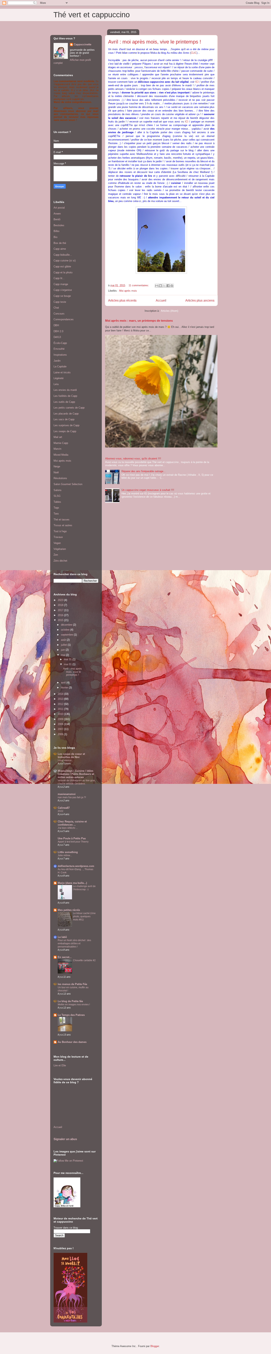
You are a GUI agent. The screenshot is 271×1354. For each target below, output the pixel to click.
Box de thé (60, 243)
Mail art (58, 437)
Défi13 (57, 337)
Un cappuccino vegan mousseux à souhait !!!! (147, 489)
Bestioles (59, 225)
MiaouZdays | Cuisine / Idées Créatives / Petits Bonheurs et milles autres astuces (76, 774)
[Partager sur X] (164, 286)
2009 (61, 719)
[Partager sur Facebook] (168, 286)
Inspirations (60, 354)
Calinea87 (64, 807)
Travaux (58, 537)
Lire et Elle (60, 1065)
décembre (67, 624)
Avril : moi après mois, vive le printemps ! (154, 42)
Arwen (57, 213)
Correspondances (64, 319)
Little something (68, 852)
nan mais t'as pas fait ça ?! (72, 797)
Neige (57, 466)
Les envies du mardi (65, 389)
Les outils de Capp (64, 401)
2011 (61, 709)
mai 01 (68, 664)
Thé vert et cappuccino (91, 15)
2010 (61, 713)
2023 (61, 600)
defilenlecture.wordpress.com (76, 866)
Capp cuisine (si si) (65, 260)
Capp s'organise (63, 289)
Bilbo (56, 231)
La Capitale (60, 366)
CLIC (194, 52)
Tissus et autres (63, 525)
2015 (61, 620)
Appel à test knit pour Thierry (73, 841)
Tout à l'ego (60, 531)
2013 (61, 698)
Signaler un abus (65, 1139)
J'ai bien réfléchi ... (68, 828)
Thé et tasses (61, 519)
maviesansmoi (67, 794)
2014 (61, 693)
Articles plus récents (122, 300)
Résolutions (60, 478)
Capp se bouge (62, 295)
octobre (65, 629)
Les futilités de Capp (65, 395)
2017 (61, 610)
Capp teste (60, 301)
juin (63, 649)
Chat (56, 307)
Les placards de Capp (66, 413)
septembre (67, 634)
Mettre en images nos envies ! (74, 1004)
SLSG (57, 495)
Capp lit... (59, 278)
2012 (61, 704)
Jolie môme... (65, 855)
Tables (57, 501)
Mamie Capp (61, 443)
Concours (59, 313)
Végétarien (60, 548)
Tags (56, 507)
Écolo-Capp (60, 343)
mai (63, 654)
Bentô (57, 219)
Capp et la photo (63, 272)
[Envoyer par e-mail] (157, 286)
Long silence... (65, 760)
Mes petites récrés (69, 909)
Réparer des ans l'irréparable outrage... (143, 471)
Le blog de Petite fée (70, 1001)
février (65, 687)
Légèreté (58, 378)
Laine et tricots (62, 372)
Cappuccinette (82, 44)
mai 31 (68, 659)
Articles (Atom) (169, 310)
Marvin (57, 448)
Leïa (56, 384)
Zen (56, 554)
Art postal (59, 207)
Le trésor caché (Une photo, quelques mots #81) (84, 916)
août (64, 639)
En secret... (65, 957)
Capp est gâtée (62, 266)
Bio (55, 237)
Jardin (57, 360)
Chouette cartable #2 (84, 960)
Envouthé (59, 348)
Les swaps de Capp (65, 431)
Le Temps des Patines (71, 1014)
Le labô (62, 937)
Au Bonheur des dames (72, 1041)
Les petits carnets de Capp (69, 407)
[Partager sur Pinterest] (172, 286)
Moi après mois (128, 290)
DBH (56, 325)
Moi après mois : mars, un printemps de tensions (139, 320)
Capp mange (61, 284)
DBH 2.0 (58, 331)
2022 (60, 811)
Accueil (161, 300)
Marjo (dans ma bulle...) (72, 882)
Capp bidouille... (63, 254)
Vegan (57, 543)
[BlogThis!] (160, 286)
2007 (61, 729)
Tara (56, 513)
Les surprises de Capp (66, 425)
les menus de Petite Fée (72, 984)
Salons (58, 490)
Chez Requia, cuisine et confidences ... (72, 823)
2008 (61, 724)
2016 (61, 615)
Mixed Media (61, 454)
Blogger (154, 1346)
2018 (61, 605)
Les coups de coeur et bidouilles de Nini (71, 755)
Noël (56, 472)
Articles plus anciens (199, 300)
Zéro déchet (60, 560)
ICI (197, 81)
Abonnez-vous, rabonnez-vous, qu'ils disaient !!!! (133, 458)
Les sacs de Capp (64, 419)
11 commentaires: (139, 285)
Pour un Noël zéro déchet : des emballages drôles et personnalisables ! (74, 943)
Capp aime (60, 248)
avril (63, 682)
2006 (61, 734)
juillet (64, 644)
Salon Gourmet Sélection (68, 484)
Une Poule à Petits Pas (72, 838)
